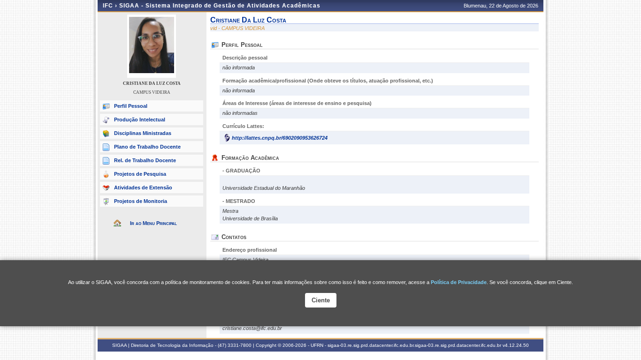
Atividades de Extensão (143, 187)
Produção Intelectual (139, 119)
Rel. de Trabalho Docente (145, 160)
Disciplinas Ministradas (142, 133)
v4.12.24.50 (516, 345)
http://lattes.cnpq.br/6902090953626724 (280, 138)
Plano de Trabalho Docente (147, 147)
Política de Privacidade (459, 282)
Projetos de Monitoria (140, 201)
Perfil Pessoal (130, 106)
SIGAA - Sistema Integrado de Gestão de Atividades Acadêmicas (219, 5)
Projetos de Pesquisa (140, 174)
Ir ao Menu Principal (153, 223)
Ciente (321, 300)
